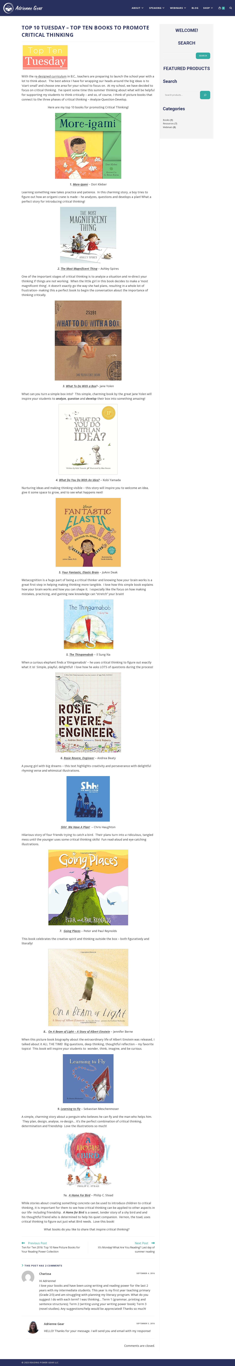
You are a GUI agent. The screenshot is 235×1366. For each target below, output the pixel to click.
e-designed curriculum (51, 76)
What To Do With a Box (81, 386)
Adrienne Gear (54, 1324)
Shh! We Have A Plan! (75, 827)
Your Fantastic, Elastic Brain (80, 572)
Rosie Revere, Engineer (79, 758)
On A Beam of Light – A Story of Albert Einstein (79, 1031)
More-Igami (80, 184)
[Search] (205, 95)
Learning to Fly (70, 1109)
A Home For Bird (79, 1195)
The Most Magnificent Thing (79, 269)
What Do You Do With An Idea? (79, 480)
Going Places (72, 931)
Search (203, 55)
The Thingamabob (81, 654)
